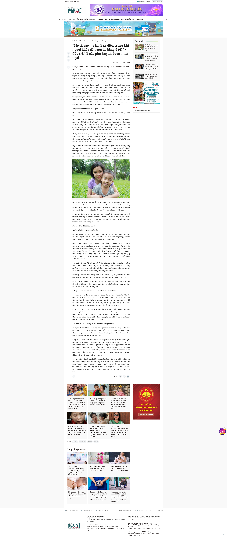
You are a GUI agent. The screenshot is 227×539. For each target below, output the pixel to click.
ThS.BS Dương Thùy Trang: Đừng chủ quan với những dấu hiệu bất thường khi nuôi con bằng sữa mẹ (76, 470)
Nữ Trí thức (71, 19)
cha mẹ (90, 441)
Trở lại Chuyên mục (73, 376)
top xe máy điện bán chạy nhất (142, 110)
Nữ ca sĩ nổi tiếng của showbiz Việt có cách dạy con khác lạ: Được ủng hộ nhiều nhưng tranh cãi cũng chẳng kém (118, 403)
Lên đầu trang (159, 510)
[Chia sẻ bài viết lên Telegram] (68, 60)
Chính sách (87, 41)
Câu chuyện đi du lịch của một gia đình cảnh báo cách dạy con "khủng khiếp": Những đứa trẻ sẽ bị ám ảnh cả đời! (77, 430)
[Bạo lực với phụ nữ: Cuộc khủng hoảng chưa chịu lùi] (139, 76)
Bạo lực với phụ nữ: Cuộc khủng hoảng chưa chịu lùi (151, 76)
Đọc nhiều (140, 41)
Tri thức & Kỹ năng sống (116, 19)
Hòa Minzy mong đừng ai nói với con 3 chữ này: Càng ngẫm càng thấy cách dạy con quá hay (98, 402)
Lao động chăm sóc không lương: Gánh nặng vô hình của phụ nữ (151, 67)
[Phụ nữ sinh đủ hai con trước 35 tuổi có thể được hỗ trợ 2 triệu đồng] (119, 458)
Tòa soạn (149, 510)
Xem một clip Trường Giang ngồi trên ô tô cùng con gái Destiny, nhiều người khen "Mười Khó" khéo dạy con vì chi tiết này (98, 431)
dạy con (75, 441)
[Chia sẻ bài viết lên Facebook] (68, 56)
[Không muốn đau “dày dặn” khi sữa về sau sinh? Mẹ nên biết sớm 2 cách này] (77, 483)
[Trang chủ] (59, 19)
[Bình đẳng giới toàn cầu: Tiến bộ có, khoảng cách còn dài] (139, 47)
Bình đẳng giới (129, 19)
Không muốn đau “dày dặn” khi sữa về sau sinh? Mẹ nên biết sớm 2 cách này (77, 495)
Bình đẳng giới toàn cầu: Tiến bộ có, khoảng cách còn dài (151, 47)
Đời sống (103, 41)
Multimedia (139, 19)
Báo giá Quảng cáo (138, 510)
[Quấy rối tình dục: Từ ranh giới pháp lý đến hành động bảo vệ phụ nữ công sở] (139, 57)
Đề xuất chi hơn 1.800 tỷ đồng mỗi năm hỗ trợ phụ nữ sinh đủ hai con (98, 468)
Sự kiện (64, 19)
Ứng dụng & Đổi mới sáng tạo (86, 19)
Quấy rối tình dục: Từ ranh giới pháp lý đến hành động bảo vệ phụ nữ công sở (151, 57)
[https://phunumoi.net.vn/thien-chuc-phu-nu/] (68, 67)
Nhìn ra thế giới (102, 19)
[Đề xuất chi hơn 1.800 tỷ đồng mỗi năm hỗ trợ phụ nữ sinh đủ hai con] (98, 458)
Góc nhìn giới (95, 41)
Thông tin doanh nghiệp (125, 510)
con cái (96, 441)
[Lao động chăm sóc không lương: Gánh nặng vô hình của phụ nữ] (139, 66)
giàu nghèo (82, 441)
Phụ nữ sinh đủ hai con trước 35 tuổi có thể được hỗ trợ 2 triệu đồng (119, 468)
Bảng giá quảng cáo (144, 1)
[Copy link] (68, 53)
